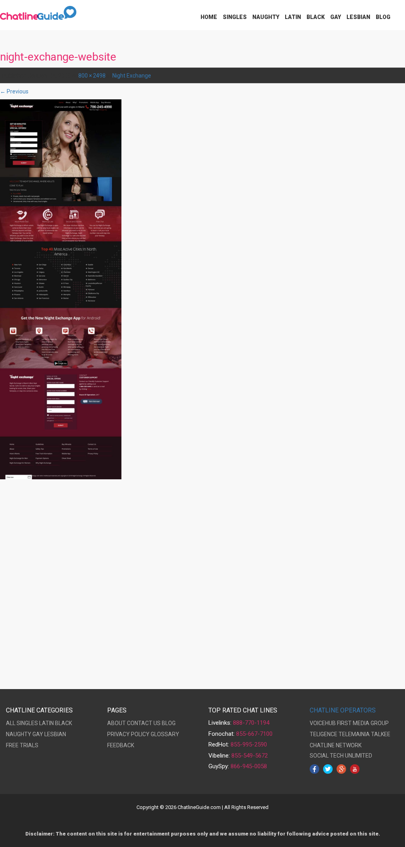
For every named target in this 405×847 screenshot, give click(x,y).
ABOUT (116, 723)
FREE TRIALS (22, 745)
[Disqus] (202, 586)
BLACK (63, 723)
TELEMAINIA (354, 734)
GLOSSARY (165, 734)
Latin (293, 17)
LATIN (46, 723)
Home (209, 17)
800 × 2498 (92, 75)
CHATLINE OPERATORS (343, 710)
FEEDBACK (120, 745)
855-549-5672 (249, 755)
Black (316, 17)
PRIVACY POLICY (128, 734)
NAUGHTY (18, 734)
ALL (10, 723)
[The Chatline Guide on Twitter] (328, 768)
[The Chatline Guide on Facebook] (314, 768)
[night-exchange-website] (60, 289)
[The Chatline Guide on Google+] (341, 768)
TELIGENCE (323, 734)
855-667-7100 (254, 733)
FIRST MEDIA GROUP (363, 723)
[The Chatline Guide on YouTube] (355, 768)
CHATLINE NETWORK (335, 745)
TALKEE (380, 734)
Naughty (265, 17)
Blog (383, 17)
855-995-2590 (249, 744)
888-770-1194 (251, 722)
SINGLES (27, 723)
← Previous (14, 91)
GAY (37, 734)
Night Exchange (131, 75)
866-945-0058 (249, 766)
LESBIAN (55, 734)
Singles (235, 17)
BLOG (169, 723)
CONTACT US (144, 723)
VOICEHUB (323, 723)
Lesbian (358, 17)
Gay (335, 17)
